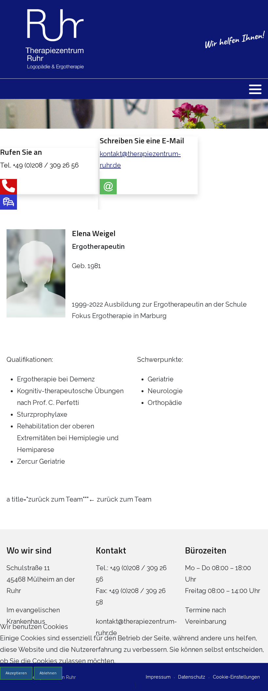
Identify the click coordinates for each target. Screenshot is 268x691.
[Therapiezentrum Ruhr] (46, 39)
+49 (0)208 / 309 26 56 (46, 165)
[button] (255, 89)
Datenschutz (114, 685)
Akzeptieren (16, 673)
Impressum (155, 685)
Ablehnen (48, 673)
